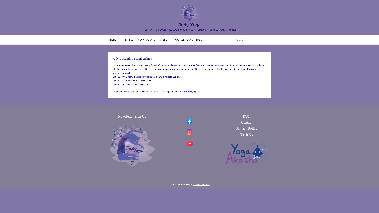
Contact (246, 122)
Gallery (165, 40)
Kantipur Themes (201, 184)
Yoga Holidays (146, 40)
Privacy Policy (246, 128)
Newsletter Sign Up (132, 116)
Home (113, 40)
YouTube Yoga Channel (188, 40)
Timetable (127, 40)
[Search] (268, 40)
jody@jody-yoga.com (192, 91)
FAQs (247, 116)
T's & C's (246, 134)
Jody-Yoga (189, 24)
